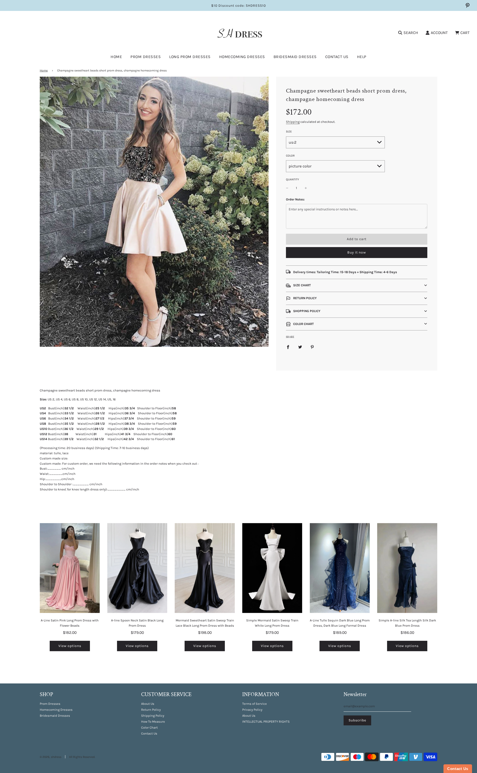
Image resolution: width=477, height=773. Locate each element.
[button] (356, 285)
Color (290, 155)
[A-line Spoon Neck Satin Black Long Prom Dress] (137, 568)
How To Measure (153, 721)
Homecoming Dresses (242, 56)
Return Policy (151, 709)
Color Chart (149, 727)
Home (116, 56)
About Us (147, 704)
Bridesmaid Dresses (295, 56)
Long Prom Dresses (190, 56)
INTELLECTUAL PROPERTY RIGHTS (266, 721)
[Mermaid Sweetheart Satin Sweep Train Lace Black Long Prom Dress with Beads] (205, 568)
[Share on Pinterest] (312, 347)
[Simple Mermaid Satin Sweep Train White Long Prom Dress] (272, 568)
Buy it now (356, 252)
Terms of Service (254, 704)
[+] (306, 188)
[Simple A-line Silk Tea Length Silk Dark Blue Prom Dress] (407, 568)
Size (289, 131)
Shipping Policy (152, 715)
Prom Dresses (50, 704)
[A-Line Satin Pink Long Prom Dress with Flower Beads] (70, 568)
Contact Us (337, 56)
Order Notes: (295, 199)
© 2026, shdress (50, 757)
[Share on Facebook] (288, 347)
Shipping (293, 122)
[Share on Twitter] (300, 347)
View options (69, 646)
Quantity (292, 179)
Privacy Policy (252, 709)
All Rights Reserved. (82, 757)
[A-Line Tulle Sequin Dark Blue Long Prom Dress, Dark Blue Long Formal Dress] (340, 568)
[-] (287, 188)
